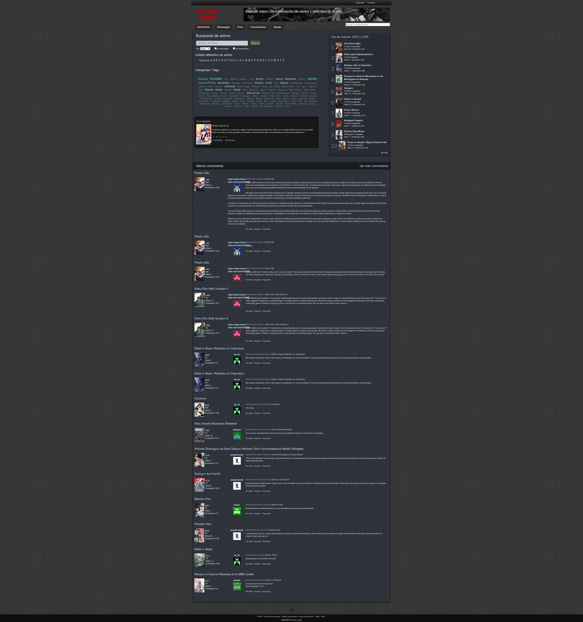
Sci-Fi (276, 83)
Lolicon (224, 95)
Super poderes (212, 95)
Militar (277, 86)
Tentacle (303, 95)
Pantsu (259, 101)
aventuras (230, 86)
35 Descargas (230, 140)
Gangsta (348, 87)
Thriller (262, 103)
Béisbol (313, 101)
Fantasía (203, 79)
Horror (294, 98)
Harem (210, 86)
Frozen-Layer (296, 620)
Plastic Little (201, 173)
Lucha (251, 79)
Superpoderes (310, 83)
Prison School (351, 109)
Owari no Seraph (352, 98)
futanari (201, 95)
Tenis (306, 101)
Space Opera (283, 101)
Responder (267, 229)
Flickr (323, 616)
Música (313, 89)
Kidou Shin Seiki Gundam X (211, 288)
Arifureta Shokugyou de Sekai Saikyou (217, 449)
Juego (246, 106)
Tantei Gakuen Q (220, 125)
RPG (300, 101)
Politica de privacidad (290, 616)
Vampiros (219, 86)
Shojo (244, 89)
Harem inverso (290, 103)
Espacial (228, 89)
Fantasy (312, 103)
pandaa (236, 580)
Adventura (302, 103)
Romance (270, 79)
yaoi (271, 86)
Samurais (224, 93)
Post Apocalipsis (266, 106)
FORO (260, 616)
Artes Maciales (206, 98)
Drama (279, 78)
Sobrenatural (247, 83)
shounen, (302, 79)
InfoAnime (203, 27)
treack (237, 504)
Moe (266, 101)
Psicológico (245, 95)
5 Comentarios (217, 140)
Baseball (250, 101)
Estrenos (204, 60)
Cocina (314, 93)
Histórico (245, 103)
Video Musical (204, 93)
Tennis (242, 101)
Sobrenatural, (239, 98)
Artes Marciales (296, 83)
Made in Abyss (203, 549)
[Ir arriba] (291, 609)
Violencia (241, 93)
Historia (202, 86)
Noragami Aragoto (353, 120)
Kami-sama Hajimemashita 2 (358, 54)
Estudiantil (290, 78)
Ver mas (384, 152)
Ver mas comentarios (374, 166)
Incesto (215, 93)
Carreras (305, 93)
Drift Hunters (379, 274)
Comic (293, 101)
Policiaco (215, 103)
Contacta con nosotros (272, 616)
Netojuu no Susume (206, 574)
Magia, (232, 93)
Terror (226, 79)
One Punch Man (352, 43)
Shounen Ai (269, 98)
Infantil (240, 86)
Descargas (223, 27)
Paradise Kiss (202, 524)
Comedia (216, 78)
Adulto (218, 89)
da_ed (237, 354)
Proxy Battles (203, 101)
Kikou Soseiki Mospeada (209, 423)
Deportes (243, 79)
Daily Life (303, 98)
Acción (312, 78)
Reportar (257, 229)
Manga (259, 98)
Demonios (256, 86)
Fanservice (215, 101)
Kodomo (228, 106)
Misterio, (250, 98)
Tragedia (225, 101)
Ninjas (285, 95)
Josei (305, 89)
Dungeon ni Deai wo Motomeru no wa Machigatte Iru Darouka (363, 78)
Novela (312, 98)
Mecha (284, 82)
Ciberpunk (227, 98)
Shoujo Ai (313, 95)
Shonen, (259, 82)
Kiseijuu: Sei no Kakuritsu (357, 65)
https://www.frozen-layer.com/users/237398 (239, 270)
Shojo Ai (263, 89)
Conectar (371, 2)
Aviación (264, 95)
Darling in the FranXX (207, 474)
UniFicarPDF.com (287, 185)
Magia (247, 86)
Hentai (237, 89)
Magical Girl (282, 89)
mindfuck (217, 98)
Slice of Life (253, 92)
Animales (295, 93)
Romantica (223, 82)
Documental (234, 95)
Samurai (270, 103)
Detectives (235, 83)
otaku (278, 95)
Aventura (294, 95)
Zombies (278, 106)
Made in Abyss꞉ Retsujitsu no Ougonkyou (219, 348)
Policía (237, 103)
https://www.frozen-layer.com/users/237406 (239, 180)
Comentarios (258, 27)
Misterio (234, 79)
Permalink (249, 229)
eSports (254, 106)
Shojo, (265, 86)
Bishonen (265, 93)
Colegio (272, 101)
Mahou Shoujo (295, 89)
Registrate (360, 2)
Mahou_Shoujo (288, 86)
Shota (271, 95)
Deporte (279, 103)
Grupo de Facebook (306, 616)
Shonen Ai (253, 89)
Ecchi (269, 82)
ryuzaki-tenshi (236, 454)
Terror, (278, 98)
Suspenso (238, 106)
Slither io (344, 303)
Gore (304, 86)
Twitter (317, 616)
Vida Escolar (204, 103)
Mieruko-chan (202, 499)
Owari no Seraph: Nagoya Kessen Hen (367, 142)
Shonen (209, 89)
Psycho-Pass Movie (354, 131)
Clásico (255, 95)
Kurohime (200, 398)
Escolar (234, 101)
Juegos (254, 103)
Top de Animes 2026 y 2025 (349, 37)
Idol (272, 93)
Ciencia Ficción (207, 82)
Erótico (287, 106)
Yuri (298, 86)
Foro (240, 27)
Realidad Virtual (283, 93)
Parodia (272, 89)
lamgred (237, 429)
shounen (286, 98)
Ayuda (277, 27)
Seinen (260, 78)
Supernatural (226, 103)
